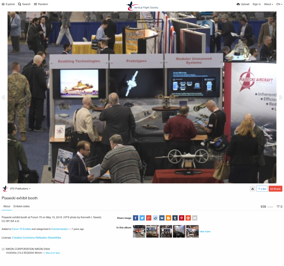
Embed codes (21, 206)
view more (205, 231)
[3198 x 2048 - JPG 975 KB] (253, 189)
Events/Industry (59, 229)
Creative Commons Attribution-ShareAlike (36, 237)
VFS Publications (19, 188)
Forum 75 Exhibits (21, 229)
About (6, 206)
